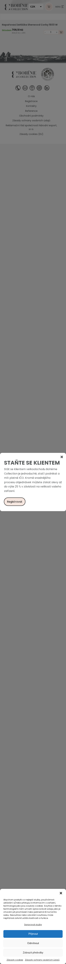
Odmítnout (33, 943)
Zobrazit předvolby (33, 952)
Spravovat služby (33, 924)
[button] (61, 893)
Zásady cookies (15, 959)
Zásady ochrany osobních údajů (42, 959)
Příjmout (33, 933)
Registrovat (14, 502)
